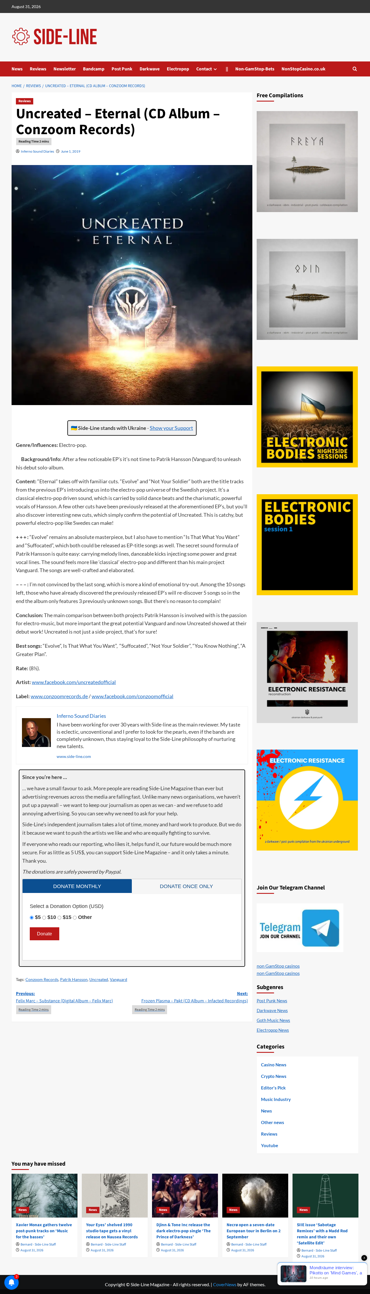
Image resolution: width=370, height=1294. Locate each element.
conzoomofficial (155, 696)
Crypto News (273, 1076)
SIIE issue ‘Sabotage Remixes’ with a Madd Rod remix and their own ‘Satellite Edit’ (322, 1234)
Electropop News (273, 1030)
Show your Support (171, 428)
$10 (51, 917)
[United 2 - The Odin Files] (307, 289)
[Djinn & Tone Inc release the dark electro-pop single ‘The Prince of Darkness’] (185, 1196)
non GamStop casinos (278, 966)
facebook (55, 682)
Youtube (269, 1145)
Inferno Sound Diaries (37, 151)
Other (85, 917)
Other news (272, 1122)
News (17, 69)
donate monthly (77, 886)
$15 (67, 917)
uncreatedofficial (97, 682)
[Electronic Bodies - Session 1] (307, 544)
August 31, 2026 (32, 1250)
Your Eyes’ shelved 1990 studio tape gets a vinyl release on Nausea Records (112, 1231)
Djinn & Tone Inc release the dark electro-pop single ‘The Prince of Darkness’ (183, 1231)
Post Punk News (272, 1000)
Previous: (64, 997)
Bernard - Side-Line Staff (38, 1244)
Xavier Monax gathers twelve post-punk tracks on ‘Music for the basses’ (44, 1231)
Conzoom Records (41, 979)
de (85, 696)
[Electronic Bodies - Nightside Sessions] (307, 416)
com (71, 682)
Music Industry (276, 1099)
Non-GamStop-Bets (254, 69)
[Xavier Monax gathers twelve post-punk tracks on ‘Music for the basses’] (44, 1196)
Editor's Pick (273, 1087)
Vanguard (118, 979)
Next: (194, 997)
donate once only (186, 886)
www (38, 682)
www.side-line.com (74, 756)
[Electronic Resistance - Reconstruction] (307, 672)
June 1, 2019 (70, 151)
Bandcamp (93, 69)
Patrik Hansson (74, 979)
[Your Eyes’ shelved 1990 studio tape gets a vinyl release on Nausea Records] (115, 1196)
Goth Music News (273, 1020)
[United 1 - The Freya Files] (307, 161)
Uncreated (98, 979)
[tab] (77, 886)
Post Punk (122, 69)
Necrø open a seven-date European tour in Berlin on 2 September (254, 1231)
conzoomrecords (62, 696)
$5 (38, 917)
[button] (354, 69)
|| (227, 69)
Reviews (38, 69)
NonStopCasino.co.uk (303, 69)
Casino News (273, 1064)
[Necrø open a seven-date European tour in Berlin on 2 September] (255, 1196)
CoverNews (224, 1284)
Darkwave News (272, 1010)
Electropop (178, 69)
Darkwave (150, 69)
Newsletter (64, 69)
